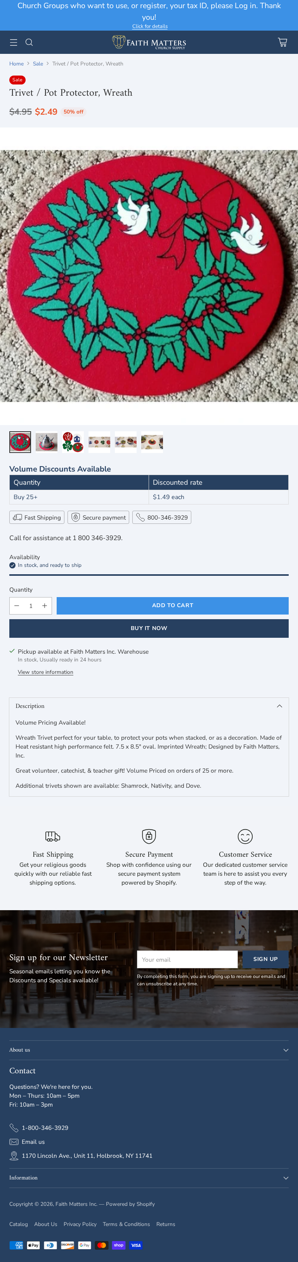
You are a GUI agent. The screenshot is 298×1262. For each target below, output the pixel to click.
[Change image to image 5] (126, 442)
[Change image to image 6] (152, 442)
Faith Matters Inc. (76, 1204)
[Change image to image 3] (73, 442)
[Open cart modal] (282, 42)
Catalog (18, 1224)
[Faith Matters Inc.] (149, 42)
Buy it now (149, 628)
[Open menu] (13, 42)
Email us (33, 1142)
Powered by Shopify (130, 1204)
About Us (45, 1224)
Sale (38, 63)
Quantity (21, 589)
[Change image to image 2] (46, 442)
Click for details (150, 26)
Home (16, 63)
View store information (45, 672)
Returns (165, 1224)
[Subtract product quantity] (17, 605)
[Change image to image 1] (20, 442)
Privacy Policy (80, 1224)
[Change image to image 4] (99, 442)
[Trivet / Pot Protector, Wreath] (149, 276)
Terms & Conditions (126, 1224)
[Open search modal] (29, 42)
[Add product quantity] (45, 605)
